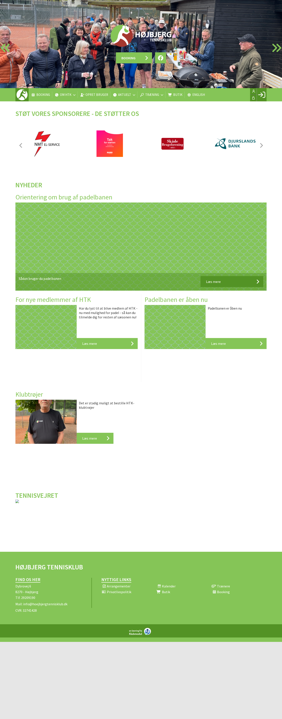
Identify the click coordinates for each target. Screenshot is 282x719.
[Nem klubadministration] (141, 634)
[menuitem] (22, 94)
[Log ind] (262, 94)
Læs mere (213, 281)
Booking (128, 58)
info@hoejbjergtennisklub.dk (45, 604)
